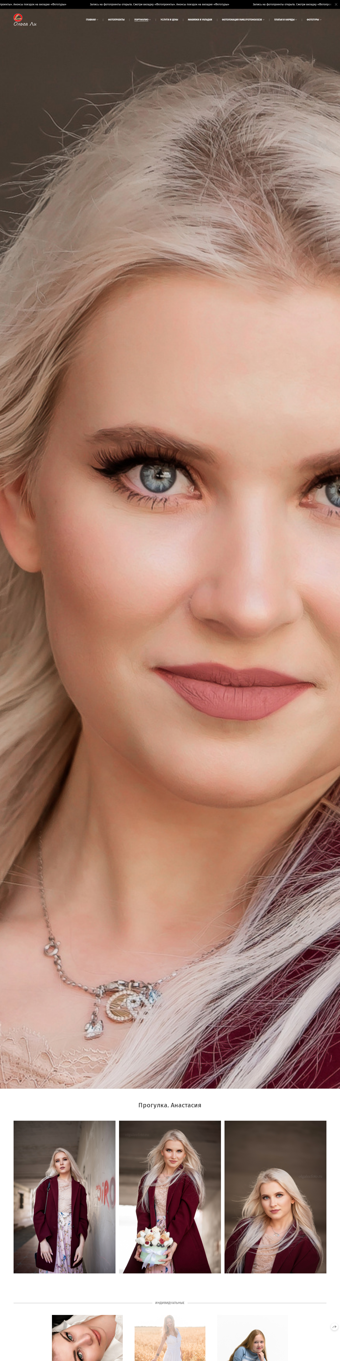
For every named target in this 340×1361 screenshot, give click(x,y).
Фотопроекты (116, 19)
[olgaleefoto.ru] (25, 20)
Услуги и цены (169, 19)
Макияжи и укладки (200, 19)
